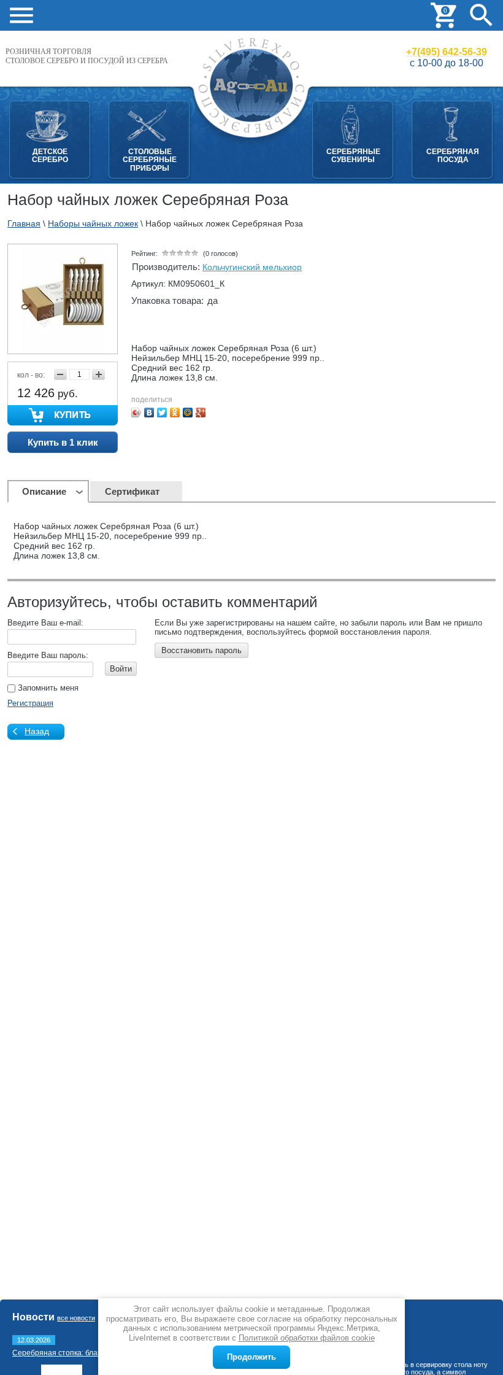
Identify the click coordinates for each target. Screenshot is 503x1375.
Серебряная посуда (452, 155)
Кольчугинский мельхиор (252, 267)
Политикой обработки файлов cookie (307, 1337)
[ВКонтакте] (149, 412)
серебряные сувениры (353, 155)
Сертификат (132, 491)
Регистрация (30, 703)
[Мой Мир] (188, 412)
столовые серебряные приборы (150, 159)
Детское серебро (50, 155)
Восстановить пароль (201, 650)
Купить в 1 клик (63, 442)
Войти (121, 668)
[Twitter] (162, 412)
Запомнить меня (47, 687)
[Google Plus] (200, 412)
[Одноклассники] (175, 412)
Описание (44, 491)
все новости (76, 1318)
